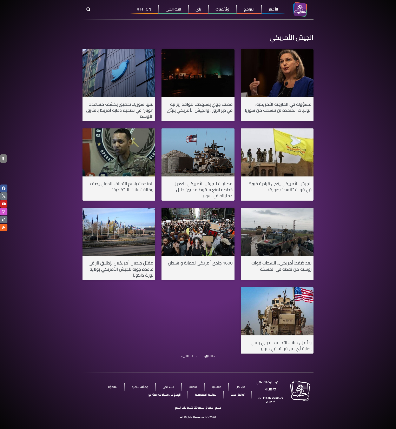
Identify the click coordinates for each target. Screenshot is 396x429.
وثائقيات (222, 9)
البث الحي (173, 9)
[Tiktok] (3, 219)
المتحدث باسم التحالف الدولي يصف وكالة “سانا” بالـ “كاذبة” (121, 187)
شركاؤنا (112, 386)
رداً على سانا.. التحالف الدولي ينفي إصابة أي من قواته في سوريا (281, 345)
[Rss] (3, 227)
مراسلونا (216, 386)
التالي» (185, 355)
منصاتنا (193, 386)
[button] (88, 9)
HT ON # (144, 9)
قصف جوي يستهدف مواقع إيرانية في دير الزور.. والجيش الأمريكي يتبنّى (200, 107)
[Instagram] (3, 211)
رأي (198, 9)
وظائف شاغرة (140, 386)
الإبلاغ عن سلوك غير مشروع (164, 394)
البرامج (249, 9)
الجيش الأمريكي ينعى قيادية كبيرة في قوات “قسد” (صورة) (280, 187)
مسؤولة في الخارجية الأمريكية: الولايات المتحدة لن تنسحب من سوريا (278, 107)
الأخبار (273, 9)
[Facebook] (3, 188)
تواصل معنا (238, 394)
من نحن (240, 386)
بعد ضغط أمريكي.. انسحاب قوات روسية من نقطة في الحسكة (281, 266)
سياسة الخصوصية (205, 394)
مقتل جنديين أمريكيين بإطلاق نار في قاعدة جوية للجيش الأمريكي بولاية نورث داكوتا (121, 269)
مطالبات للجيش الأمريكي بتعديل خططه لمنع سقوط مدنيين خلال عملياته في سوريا (203, 190)
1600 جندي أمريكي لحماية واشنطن (200, 263)
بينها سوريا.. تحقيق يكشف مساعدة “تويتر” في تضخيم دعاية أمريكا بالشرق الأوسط (119, 110)
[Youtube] (3, 204)
